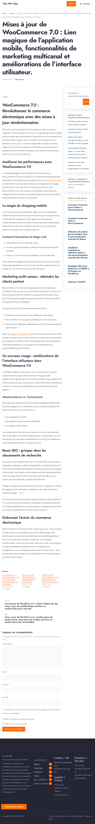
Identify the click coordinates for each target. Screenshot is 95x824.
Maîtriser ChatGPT (77, 281)
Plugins (36, 776)
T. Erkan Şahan (19, 79)
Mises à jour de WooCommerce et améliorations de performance (29, 578)
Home (4, 13)
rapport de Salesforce (19, 334)
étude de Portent (53, 180)
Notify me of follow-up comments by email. (19, 719)
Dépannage (38, 768)
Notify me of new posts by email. (15, 724)
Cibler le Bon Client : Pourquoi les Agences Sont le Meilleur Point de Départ (78, 140)
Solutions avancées (41, 783)
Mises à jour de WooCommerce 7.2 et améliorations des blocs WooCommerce (50, 578)
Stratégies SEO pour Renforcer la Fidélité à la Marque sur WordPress (78, 270)
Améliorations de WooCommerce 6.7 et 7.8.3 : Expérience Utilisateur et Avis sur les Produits (10, 579)
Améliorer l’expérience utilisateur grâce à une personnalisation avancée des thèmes (78, 252)
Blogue (12, 13)
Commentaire (7, 644)
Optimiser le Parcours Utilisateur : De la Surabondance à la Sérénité (78, 165)
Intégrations (38, 772)
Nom (4, 672)
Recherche (73, 93)
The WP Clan (10, 3)
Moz (22, 493)
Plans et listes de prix (75, 816)
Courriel (5, 684)
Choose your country (13, 806)
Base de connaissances (57, 816)
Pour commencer (40, 780)
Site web (5, 697)
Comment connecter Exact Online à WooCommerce (78, 207)
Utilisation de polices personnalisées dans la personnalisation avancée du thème (78, 235)
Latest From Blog (77, 198)
